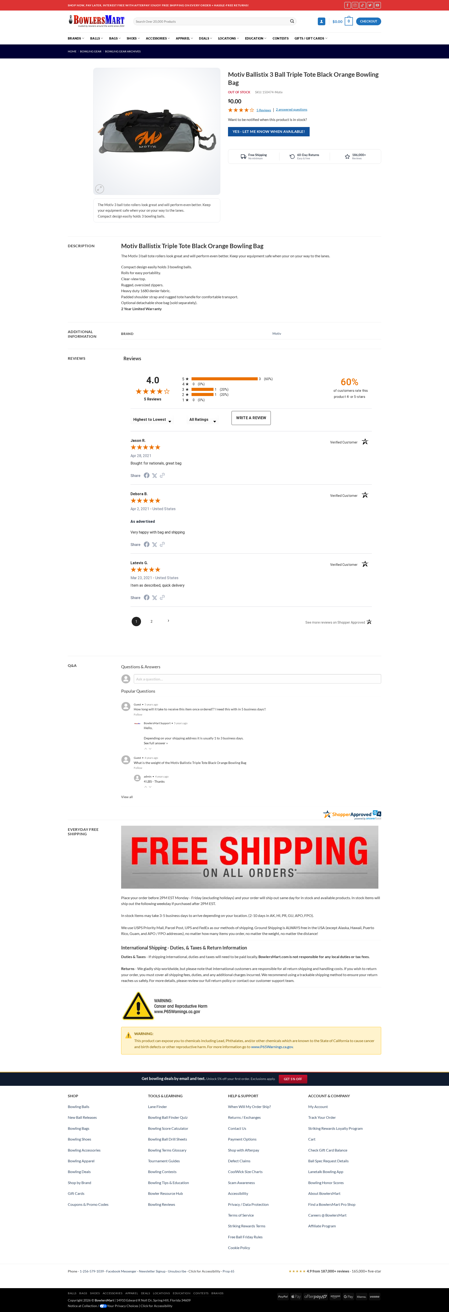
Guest (137, 704)
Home (72, 51)
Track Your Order (322, 1117)
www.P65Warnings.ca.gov (272, 1046)
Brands (74, 38)
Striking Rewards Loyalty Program (335, 1128)
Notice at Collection (82, 1306)
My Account (318, 1106)
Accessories (156, 38)
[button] (321, 21)
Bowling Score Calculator (168, 1128)
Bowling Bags (78, 1128)
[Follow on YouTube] (377, 5)
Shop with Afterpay (243, 1150)
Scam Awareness (241, 1182)
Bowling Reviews (161, 1204)
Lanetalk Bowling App (325, 1171)
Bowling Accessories (84, 1150)
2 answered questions (291, 109)
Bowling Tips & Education (168, 1182)
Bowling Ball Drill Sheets (167, 1139)
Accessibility (238, 1193)
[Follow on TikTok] (362, 5)
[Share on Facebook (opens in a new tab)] (146, 476)
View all (127, 797)
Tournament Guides (164, 1161)
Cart (311, 1139)
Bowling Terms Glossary (167, 1150)
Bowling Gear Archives (123, 51)
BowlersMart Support (157, 723)
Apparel (183, 38)
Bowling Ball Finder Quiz (168, 1117)
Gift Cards (76, 1193)
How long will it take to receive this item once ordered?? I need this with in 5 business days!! (200, 709)
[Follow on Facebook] (347, 5)
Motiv (276, 333)
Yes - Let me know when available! (269, 131)
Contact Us (237, 1128)
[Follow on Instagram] (355, 5)
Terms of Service (241, 1215)
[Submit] (292, 21)
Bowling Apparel (81, 1161)
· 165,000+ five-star (335, 1271)
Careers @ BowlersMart (327, 1215)
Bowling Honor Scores (326, 1182)
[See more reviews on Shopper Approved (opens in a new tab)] (162, 475)
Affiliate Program (322, 1226)
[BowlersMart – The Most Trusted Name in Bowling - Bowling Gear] (97, 21)
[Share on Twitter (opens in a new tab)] (154, 475)
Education (254, 38)
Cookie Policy (239, 1247)
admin (148, 776)
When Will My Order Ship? (249, 1106)
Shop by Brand (79, 1182)
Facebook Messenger (121, 1271)
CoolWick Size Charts (245, 1171)
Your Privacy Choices (122, 1306)
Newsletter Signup (152, 1271)
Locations (227, 38)
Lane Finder (157, 1106)
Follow (138, 714)
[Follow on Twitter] (370, 5)
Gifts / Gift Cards (309, 38)
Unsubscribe (177, 1271)
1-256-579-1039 (92, 1271)
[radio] (253, 378)
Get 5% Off (295, 1080)
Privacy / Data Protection (248, 1204)
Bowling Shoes (79, 1139)
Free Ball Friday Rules (245, 1237)
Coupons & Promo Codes (88, 1204)
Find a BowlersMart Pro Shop (331, 1204)
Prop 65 (228, 1271)
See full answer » (156, 743)
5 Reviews (264, 110)
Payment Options (242, 1139)
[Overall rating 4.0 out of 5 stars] (241, 111)
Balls (95, 38)
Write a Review (251, 418)
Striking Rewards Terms (246, 1226)
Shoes (132, 38)
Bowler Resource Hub (165, 1193)
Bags (113, 38)
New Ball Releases (82, 1117)
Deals (204, 38)
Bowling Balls (78, 1106)
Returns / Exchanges (244, 1117)
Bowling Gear (90, 51)
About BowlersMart (324, 1193)
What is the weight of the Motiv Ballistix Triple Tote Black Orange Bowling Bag (190, 763)
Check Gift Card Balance (327, 1150)
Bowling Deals (79, 1171)
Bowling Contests (162, 1171)
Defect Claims (239, 1161)
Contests (281, 38)
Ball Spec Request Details (328, 1161)
